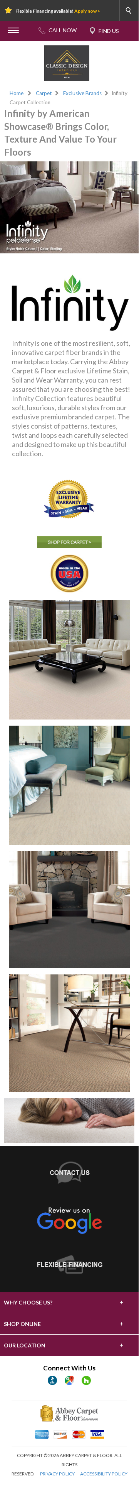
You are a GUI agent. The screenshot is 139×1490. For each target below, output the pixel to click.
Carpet (44, 93)
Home (16, 93)
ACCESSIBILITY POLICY (103, 1474)
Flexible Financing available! (57, 11)
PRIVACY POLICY (57, 1474)
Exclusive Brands (82, 93)
